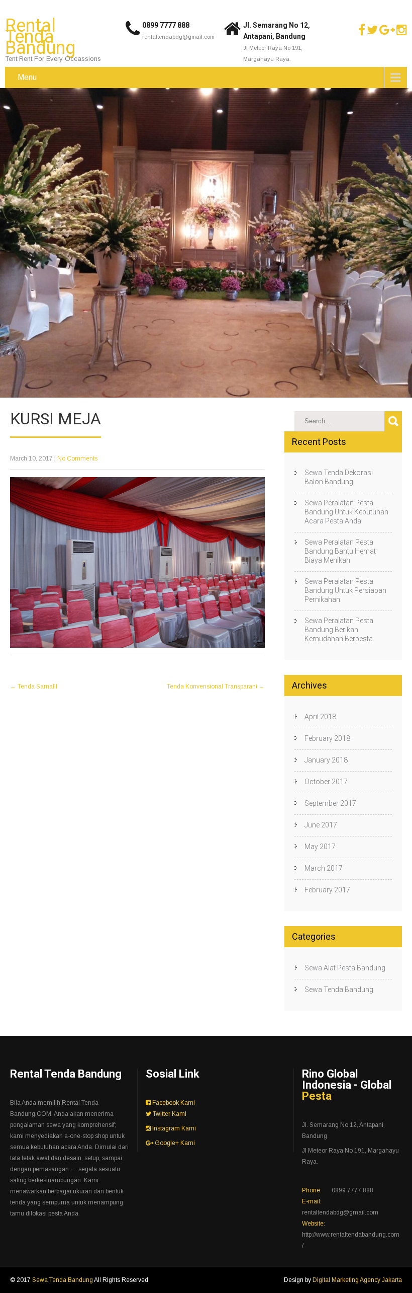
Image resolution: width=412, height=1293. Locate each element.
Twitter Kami (168, 1113)
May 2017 (320, 847)
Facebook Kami (173, 1102)
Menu (27, 77)
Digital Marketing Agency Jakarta (357, 1279)
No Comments (77, 458)
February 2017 (327, 890)
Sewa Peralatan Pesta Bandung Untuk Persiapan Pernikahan (345, 590)
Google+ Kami (174, 1143)
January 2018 (326, 760)
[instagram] (401, 30)
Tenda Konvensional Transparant (216, 686)
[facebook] (361, 30)
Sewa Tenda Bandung (338, 989)
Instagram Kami (173, 1128)
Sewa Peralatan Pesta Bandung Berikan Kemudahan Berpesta (338, 630)
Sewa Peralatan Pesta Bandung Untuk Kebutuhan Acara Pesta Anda (346, 512)
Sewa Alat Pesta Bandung (344, 968)
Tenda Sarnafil (33, 686)
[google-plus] (387, 30)
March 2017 (323, 868)
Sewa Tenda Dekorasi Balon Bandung (338, 477)
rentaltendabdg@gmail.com (178, 37)
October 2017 (326, 782)
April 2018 (320, 717)
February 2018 (327, 738)
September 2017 (330, 803)
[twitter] (372, 30)
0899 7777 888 (165, 25)
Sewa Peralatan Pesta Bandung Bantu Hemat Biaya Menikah (340, 551)
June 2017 (320, 825)
